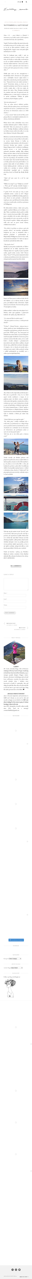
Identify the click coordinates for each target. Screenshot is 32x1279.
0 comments (16, 30)
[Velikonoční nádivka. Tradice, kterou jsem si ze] (16, 804)
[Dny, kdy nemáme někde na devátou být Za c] (16, 828)
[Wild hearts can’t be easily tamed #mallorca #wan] (16, 779)
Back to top (23, 1276)
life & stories (9, 22)
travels (25, 22)
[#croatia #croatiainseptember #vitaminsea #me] (16, 901)
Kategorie (6, 958)
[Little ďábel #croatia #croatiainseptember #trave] (16, 877)
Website (5, 605)
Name (5, 593)
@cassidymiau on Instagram (17, 940)
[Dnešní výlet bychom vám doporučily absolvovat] (16, 926)
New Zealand (18, 22)
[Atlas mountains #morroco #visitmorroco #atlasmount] (16, 755)
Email (5, 599)
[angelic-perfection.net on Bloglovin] (10, 997)
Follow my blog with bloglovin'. (12, 977)
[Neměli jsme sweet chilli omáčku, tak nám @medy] (16, 730)
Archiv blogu (7, 968)
